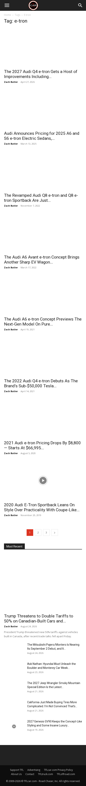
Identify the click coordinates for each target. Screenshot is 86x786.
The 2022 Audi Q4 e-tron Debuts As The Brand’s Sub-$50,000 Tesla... (41, 383)
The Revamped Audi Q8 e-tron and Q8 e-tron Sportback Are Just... (41, 198)
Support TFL (17, 770)
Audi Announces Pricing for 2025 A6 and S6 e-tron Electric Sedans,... (41, 136)
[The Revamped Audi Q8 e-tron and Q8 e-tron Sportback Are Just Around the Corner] (43, 171)
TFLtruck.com (45, 774)
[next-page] (54, 532)
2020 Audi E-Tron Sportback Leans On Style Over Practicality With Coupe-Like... (42, 507)
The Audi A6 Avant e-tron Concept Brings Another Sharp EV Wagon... (41, 260)
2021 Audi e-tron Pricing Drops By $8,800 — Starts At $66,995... (42, 445)
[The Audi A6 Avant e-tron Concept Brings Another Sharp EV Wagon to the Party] (43, 233)
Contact (29, 774)
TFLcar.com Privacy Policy (58, 770)
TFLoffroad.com (66, 774)
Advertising (33, 770)
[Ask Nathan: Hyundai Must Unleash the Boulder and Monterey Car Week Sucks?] (14, 669)
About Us (16, 774)
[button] (6, 5)
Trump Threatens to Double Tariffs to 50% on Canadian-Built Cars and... (38, 618)
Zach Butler (11, 81)
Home (7, 15)
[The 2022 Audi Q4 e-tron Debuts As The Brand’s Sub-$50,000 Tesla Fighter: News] (43, 357)
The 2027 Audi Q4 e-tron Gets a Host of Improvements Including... (40, 74)
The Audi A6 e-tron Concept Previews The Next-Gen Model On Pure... (43, 322)
